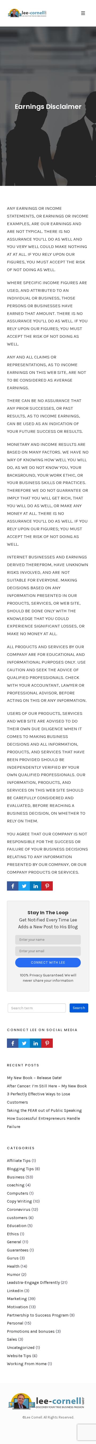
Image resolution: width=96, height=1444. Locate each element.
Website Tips (19, 1355)
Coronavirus (18, 1209)
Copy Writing (19, 1201)
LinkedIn (15, 1290)
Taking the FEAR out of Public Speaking (44, 1110)
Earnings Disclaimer (48, 106)
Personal (15, 1323)
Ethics (13, 1234)
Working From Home (27, 1363)
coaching (16, 1185)
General (14, 1242)
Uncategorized (21, 1347)
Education (16, 1225)
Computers (17, 1193)
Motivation (17, 1307)
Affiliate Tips (19, 1160)
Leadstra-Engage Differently (33, 1282)
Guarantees (18, 1250)
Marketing (17, 1298)
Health (13, 1266)
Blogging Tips (20, 1169)
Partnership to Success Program (38, 1315)
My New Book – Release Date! (34, 1077)
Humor (13, 1274)
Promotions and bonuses (31, 1331)
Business (16, 1177)
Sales (12, 1339)
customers (17, 1217)
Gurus (13, 1258)
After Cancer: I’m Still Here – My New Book (47, 1086)
